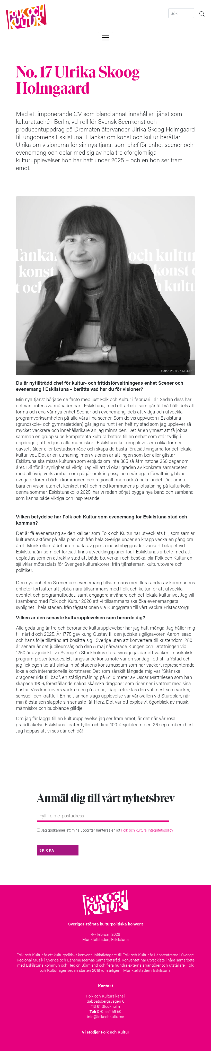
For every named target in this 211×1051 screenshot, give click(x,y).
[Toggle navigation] (105, 37)
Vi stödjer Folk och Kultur (105, 1032)
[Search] (202, 13)
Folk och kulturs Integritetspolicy (147, 830)
